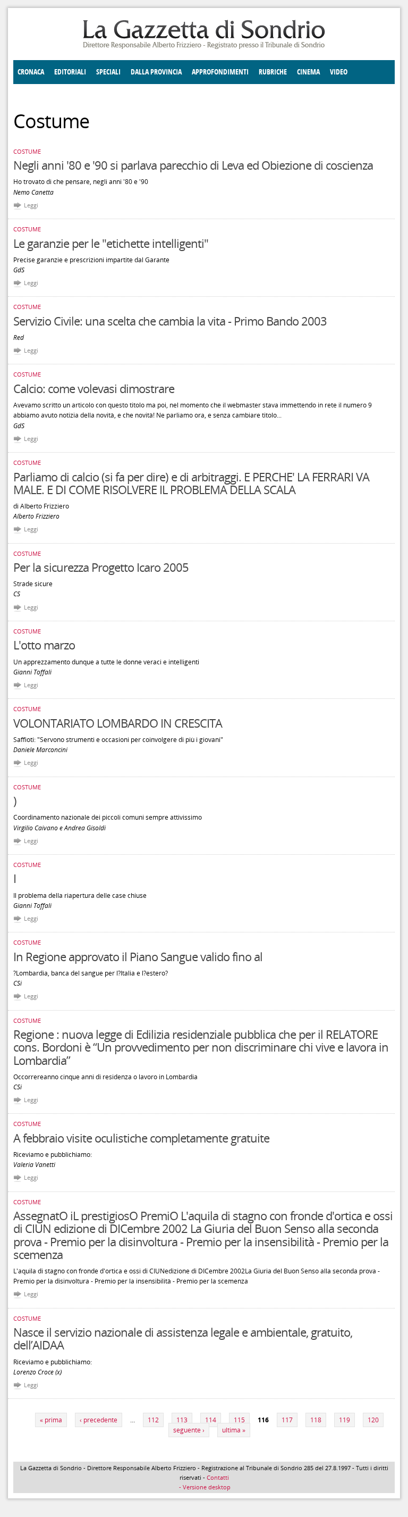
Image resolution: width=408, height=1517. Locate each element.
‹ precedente (98, 1419)
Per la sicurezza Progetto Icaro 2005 (101, 567)
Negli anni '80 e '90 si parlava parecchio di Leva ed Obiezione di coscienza (193, 165)
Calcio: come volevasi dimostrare (93, 388)
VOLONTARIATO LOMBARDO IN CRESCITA (117, 723)
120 (373, 1419)
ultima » (233, 1430)
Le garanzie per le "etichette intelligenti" (110, 243)
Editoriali (70, 72)
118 (315, 1419)
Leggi (31, 205)
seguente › (189, 1430)
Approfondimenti (220, 72)
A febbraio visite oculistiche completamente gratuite (141, 1138)
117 (287, 1419)
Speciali (108, 72)
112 (153, 1419)
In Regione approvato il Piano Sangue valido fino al (137, 956)
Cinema (308, 72)
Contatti (218, 1477)
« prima (51, 1419)
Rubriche (273, 72)
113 (182, 1419)
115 (239, 1419)
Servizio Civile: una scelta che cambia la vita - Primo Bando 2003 (170, 321)
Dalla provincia (156, 72)
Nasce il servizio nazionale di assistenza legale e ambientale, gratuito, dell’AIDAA (182, 1338)
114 (210, 1419)
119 (344, 1419)
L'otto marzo (44, 645)
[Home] (204, 47)
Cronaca (31, 72)
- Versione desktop (204, 1487)
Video (338, 72)
